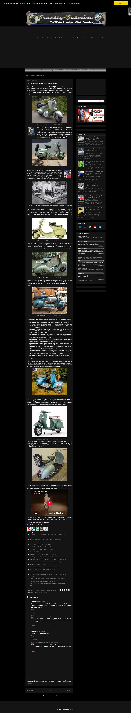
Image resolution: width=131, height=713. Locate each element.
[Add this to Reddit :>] (46, 529)
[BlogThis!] (62, 590)
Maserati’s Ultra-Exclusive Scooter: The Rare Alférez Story (45, 554)
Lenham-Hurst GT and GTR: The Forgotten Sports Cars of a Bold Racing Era (90, 238)
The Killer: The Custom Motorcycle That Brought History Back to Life (47, 534)
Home (50, 690)
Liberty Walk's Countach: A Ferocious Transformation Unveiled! (92, 150)
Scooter (45, 592)
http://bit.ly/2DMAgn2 (58, 124)
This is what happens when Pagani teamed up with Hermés (90, 270)
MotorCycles (38, 592)
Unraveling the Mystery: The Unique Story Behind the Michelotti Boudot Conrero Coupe (94, 138)
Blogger (71, 709)
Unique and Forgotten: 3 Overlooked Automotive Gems (93, 184)
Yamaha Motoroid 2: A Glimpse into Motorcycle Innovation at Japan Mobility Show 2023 (90, 258)
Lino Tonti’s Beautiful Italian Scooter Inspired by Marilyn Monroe (46, 539)
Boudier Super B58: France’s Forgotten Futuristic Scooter (44, 547)
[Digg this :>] (42, 529)
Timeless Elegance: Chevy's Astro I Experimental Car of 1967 (94, 196)
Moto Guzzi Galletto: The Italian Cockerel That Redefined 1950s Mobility (48, 559)
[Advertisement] (65, 54)
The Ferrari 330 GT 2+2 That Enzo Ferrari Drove (42, 581)
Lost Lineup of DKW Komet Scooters (39, 564)
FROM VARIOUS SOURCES (32, 520)
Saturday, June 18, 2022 (52, 616)
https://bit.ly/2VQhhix (58, 240)
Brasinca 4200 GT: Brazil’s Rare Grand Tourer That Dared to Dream (94, 173)
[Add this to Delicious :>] (33, 529)
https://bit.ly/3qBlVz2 (58, 168)
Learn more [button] (76, 3)
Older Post (68, 690)
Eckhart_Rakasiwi (40, 616)
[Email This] (60, 590)
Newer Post (30, 690)
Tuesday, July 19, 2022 (44, 631)
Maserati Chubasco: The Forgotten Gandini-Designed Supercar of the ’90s (48, 38)
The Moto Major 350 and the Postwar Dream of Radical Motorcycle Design (49, 537)
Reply (32, 609)
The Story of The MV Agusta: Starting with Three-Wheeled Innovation (48, 557)
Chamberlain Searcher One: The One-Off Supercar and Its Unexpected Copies (94, 209)
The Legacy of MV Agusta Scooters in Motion (41, 549)
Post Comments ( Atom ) (53, 696)
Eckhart (82, 241)
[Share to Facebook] (66, 590)
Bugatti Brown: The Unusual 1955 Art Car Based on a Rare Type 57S (47, 578)
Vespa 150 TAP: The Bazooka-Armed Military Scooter (44, 552)
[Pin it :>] (29, 529)
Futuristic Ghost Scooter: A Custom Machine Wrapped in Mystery (47, 562)
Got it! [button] (121, 3)
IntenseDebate (88, 280)
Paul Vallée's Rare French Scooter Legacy (41, 544)
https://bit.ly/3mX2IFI (58, 277)
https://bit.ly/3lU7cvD (58, 439)
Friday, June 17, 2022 (43, 601)
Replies (35, 613)
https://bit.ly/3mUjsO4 (58, 315)
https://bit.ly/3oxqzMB (58, 396)
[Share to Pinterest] (69, 590)
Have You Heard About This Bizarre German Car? (84, 38)
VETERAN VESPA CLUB (43, 520)
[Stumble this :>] (37, 529)
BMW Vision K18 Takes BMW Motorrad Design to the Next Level (46, 542)
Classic (32, 592)
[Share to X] (64, 590)
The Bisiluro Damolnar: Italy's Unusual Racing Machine (44, 572)
